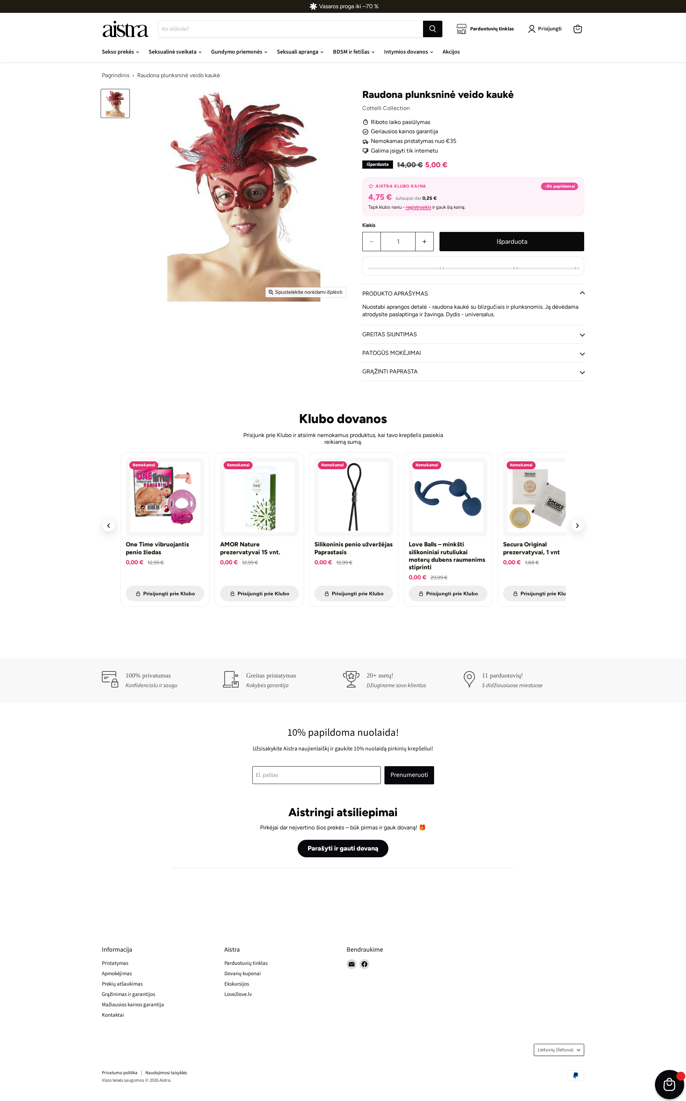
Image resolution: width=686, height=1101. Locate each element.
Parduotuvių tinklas (246, 963)
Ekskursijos (236, 984)
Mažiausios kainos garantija (133, 1004)
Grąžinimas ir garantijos (128, 994)
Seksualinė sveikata (173, 52)
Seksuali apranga (298, 52)
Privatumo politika (120, 1073)
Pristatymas (115, 963)
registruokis (418, 207)
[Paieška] (432, 29)
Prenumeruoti (409, 774)
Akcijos (451, 52)
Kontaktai (113, 1015)
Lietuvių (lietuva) (555, 1049)
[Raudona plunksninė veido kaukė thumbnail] (115, 103)
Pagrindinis (115, 75)
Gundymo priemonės (237, 52)
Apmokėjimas (117, 973)
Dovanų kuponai (242, 973)
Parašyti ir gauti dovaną (343, 848)
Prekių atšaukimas (122, 984)
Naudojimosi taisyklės (166, 1073)
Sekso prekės (118, 52)
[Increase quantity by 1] (425, 242)
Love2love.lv (238, 994)
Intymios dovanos (406, 52)
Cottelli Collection (386, 108)
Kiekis (369, 225)
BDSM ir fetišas (352, 52)
